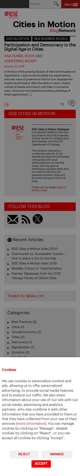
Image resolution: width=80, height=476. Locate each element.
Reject (24, 454)
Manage (57, 454)
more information (31, 423)
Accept (41, 463)
